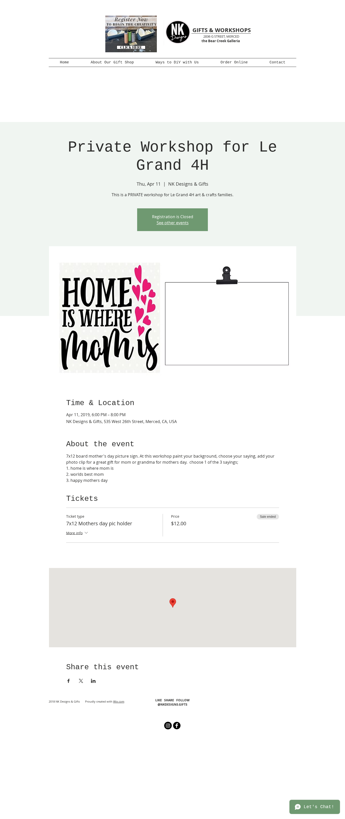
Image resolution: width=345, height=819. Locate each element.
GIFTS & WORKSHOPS (221, 30)
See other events (173, 223)
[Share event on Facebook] (68, 681)
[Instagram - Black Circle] (168, 725)
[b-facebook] (177, 725)
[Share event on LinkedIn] (93, 681)
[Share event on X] (81, 681)
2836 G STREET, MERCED (221, 36)
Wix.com (118, 701)
